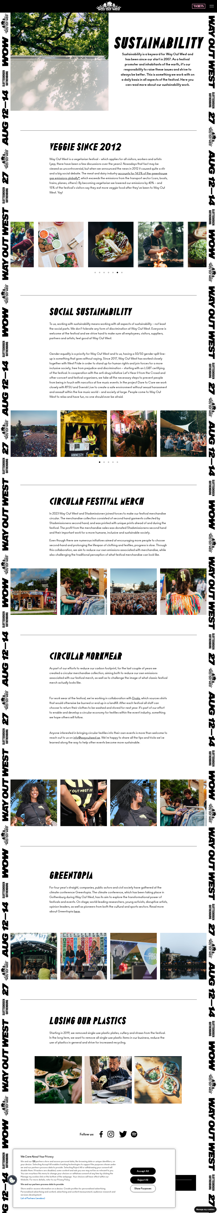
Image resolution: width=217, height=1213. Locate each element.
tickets (199, 6)
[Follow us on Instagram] (111, 1136)
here (77, 911)
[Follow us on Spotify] (134, 1136)
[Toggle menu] (211, 6)
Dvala (136, 698)
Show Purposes (142, 1188)
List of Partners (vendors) (33, 1198)
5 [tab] (113, 272)
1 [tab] (95, 272)
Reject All (143, 1180)
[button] (12, 1180)
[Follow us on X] (123, 1136)
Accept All (143, 1171)
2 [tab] (99, 272)
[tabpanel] (34, 244)
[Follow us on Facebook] (101, 1136)
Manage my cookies (205, 1209)
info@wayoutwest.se (86, 737)
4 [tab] (108, 272)
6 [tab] (117, 272)
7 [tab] (121, 272)
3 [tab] (104, 272)
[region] (94, 1178)
